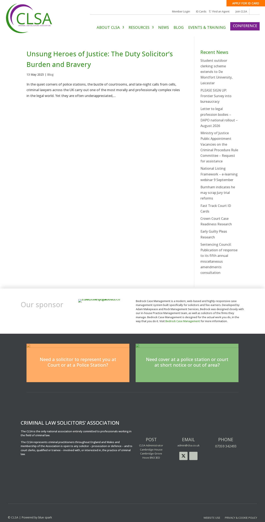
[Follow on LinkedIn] (193, 456)
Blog (178, 28)
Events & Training (207, 28)
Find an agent (187, 375)
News (163, 28)
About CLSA (108, 28)
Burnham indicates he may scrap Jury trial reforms (217, 193)
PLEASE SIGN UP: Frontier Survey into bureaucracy (215, 96)
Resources (139, 28)
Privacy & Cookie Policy (241, 518)
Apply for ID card (245, 3)
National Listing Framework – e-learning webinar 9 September (219, 174)
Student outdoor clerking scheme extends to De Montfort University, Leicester (216, 71)
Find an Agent (221, 11)
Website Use (212, 518)
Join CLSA (241, 11)
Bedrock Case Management (182, 321)
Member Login (181, 11)
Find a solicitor (78, 375)
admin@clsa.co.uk (188, 445)
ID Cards (201, 11)
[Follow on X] (183, 456)
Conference (245, 25)
